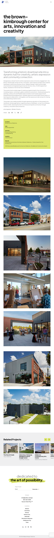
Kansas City (27, 514)
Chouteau (27, 510)
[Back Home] (5, 2)
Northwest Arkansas (27, 518)
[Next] (49, 439)
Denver (27, 512)
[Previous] (45, 439)
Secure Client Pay (26, 501)
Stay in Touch (18, 486)
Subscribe (34, 489)
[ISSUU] (31, 527)
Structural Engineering (10, 132)
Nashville (27, 516)
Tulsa (27, 522)
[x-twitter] (15, 113)
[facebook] (12, 113)
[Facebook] (28, 527)
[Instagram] (25, 527)
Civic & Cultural (8, 137)
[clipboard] (21, 113)
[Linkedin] (23, 527)
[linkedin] (9, 113)
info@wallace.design (27, 497)
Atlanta (27, 508)
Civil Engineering (9, 133)
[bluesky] (18, 113)
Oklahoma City (27, 520)
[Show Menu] (51, 2)
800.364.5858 (27, 499)
